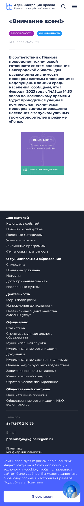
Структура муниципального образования (29, 335)
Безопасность (21, 33)
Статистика (15, 328)
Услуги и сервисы (21, 240)
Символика (15, 265)
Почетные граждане (23, 270)
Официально (17, 322)
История (13, 276)
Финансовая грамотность (27, 251)
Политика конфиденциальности (24, 450)
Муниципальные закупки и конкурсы (37, 360)
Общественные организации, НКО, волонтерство (35, 402)
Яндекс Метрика (17, 465)
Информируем (49, 33)
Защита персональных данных (31, 371)
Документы (15, 354)
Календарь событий (22, 224)
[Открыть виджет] (71, 489)
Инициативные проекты (26, 395)
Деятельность (18, 294)
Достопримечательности (27, 281)
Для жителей (17, 218)
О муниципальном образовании (33, 259)
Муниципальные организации (31, 349)
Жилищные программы (25, 246)
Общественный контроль (28, 389)
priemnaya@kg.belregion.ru (29, 439)
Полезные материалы (24, 235)
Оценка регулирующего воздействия (37, 365)
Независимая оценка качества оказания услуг (31, 313)
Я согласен (42, 496)
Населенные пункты (23, 287)
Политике (34, 482)
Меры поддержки (21, 300)
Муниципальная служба (26, 343)
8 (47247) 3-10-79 (20, 424)
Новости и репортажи (24, 229)
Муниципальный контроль (28, 376)
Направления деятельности (29, 305)
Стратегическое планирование (32, 382)
